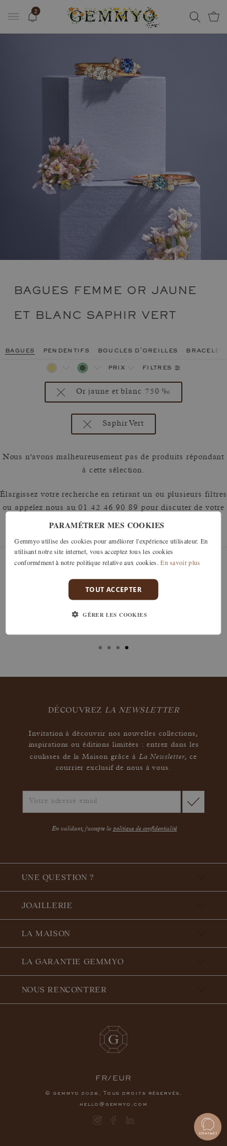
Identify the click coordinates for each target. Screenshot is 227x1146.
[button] (113, 615)
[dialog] (113, 573)
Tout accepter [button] (113, 589)
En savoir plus (180, 562)
